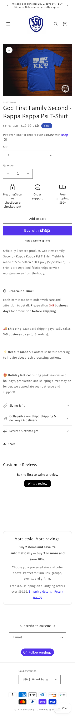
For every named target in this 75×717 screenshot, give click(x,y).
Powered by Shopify (49, 709)
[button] (8, 24)
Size (5, 147)
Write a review (37, 483)
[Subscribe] (61, 637)
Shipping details (40, 591)
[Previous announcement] (7, 5)
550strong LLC (30, 709)
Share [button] (12, 444)
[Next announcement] (67, 5)
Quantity (8, 165)
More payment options (37, 240)
